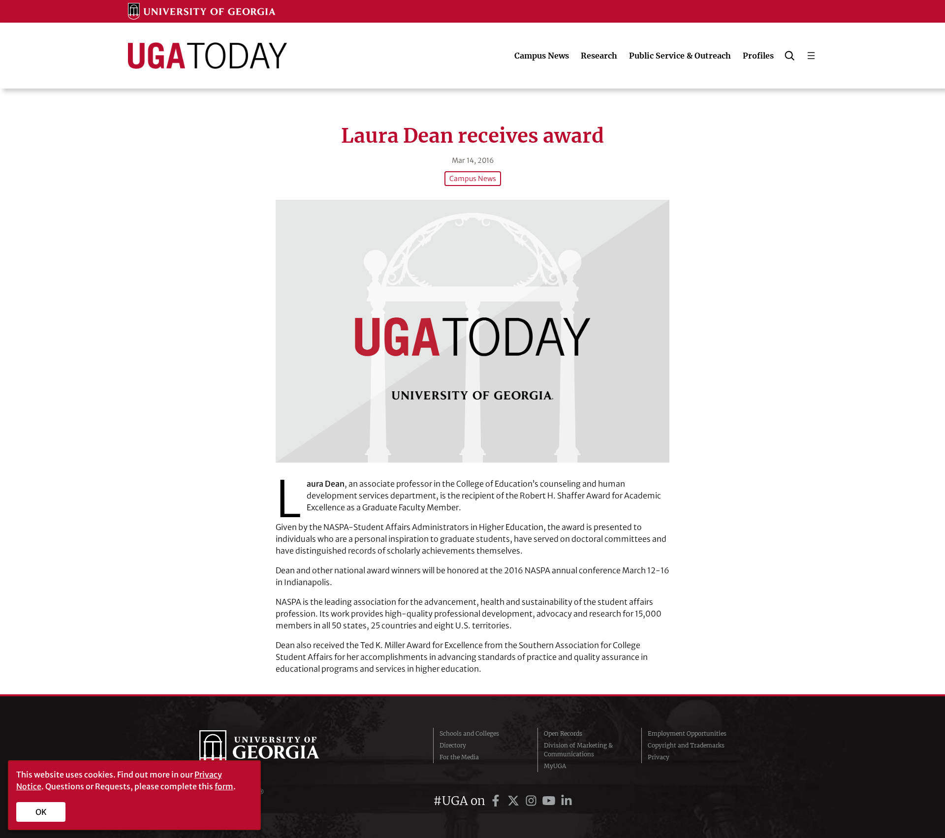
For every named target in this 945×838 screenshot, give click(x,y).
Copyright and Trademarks (686, 745)
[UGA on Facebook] (497, 800)
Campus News (472, 178)
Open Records (563, 733)
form (224, 786)
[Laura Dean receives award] (472, 331)
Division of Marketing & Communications (578, 750)
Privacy (658, 757)
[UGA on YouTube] (550, 800)
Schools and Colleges (469, 733)
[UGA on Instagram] (532, 800)
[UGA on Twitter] (515, 800)
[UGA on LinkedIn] (566, 800)
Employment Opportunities (687, 733)
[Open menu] (811, 56)
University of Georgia (273, 750)
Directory (453, 745)
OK (41, 812)
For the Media (459, 757)
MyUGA (555, 766)
